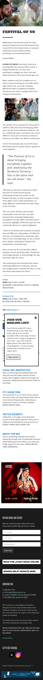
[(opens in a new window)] (21, 482)
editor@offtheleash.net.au (14, 592)
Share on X (11, 655)
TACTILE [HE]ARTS (13, 414)
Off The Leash (6, 4)
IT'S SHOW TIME (11, 392)
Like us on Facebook (5, 655)
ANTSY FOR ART (11, 434)
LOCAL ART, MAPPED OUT (17, 370)
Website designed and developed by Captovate (17, 666)
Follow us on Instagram (18, 655)
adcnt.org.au (12, 309)
